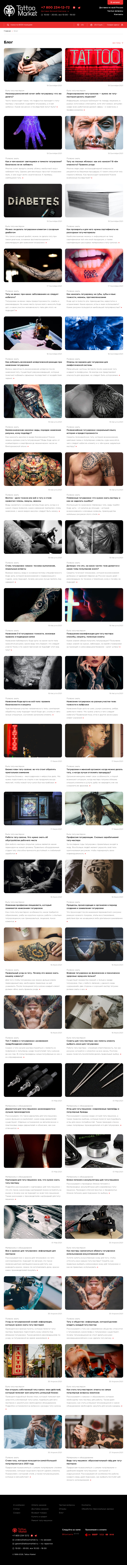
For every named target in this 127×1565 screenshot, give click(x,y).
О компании (19, 1505)
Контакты (118, 14)
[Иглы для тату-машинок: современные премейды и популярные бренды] (94, 1080)
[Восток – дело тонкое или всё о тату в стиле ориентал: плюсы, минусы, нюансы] (33, 469)
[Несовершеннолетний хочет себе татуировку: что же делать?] (33, 65)
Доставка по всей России (111, 8)
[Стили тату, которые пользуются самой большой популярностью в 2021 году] (33, 1432)
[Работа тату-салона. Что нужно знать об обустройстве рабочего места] (33, 808)
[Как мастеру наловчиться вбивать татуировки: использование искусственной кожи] (94, 1222)
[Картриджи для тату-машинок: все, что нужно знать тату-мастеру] (33, 1151)
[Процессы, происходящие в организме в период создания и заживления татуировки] (94, 876)
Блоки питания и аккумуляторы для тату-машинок (93, 1180)
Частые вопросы (115, 11)
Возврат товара (39, 1513)
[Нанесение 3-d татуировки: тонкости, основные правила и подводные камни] (33, 605)
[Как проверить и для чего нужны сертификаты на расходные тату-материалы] (94, 200)
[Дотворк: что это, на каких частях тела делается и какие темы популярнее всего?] (94, 537)
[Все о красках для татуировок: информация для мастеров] (33, 1222)
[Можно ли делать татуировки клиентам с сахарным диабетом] (33, 200)
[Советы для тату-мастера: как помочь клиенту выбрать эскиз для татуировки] (94, 1012)
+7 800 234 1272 (20, 1536)
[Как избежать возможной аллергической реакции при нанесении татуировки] (33, 333)
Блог (61, 1513)
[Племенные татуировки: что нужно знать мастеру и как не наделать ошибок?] (94, 469)
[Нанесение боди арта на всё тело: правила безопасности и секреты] (33, 673)
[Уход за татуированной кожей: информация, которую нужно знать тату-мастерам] (33, 1293)
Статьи (16, 1509)
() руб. (98, 25)
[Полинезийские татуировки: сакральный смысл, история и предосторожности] (94, 401)
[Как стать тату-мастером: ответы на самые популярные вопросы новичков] (94, 1361)
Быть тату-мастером (14, 91)
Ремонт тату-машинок (41, 1520)
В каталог (115, 2)
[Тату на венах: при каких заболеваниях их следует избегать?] (33, 265)
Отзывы (62, 1509)
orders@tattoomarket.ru (26, 1540)
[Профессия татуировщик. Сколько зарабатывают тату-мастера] (94, 808)
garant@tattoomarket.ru (26, 1544)
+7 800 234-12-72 (55, 7)
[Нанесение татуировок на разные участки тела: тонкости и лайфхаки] (94, 673)
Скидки (16, 1513)
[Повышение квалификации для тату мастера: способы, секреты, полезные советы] (94, 605)
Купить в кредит (39, 1517)
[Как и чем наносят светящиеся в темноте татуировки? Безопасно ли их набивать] (33, 132)
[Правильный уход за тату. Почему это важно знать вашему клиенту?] (33, 944)
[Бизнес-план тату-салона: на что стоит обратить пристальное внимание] (33, 740)
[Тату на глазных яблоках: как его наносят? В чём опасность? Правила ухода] (94, 132)
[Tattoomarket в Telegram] (79, 7)
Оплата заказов (38, 1505)
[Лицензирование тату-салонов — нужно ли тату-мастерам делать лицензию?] (94, 65)
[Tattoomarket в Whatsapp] (74, 7)
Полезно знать (12, 158)
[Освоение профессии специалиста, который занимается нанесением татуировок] (33, 876)
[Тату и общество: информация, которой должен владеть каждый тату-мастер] (94, 1293)
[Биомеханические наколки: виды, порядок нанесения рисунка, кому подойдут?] (33, 401)
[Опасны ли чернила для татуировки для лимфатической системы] (94, 333)
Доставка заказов (39, 1509)
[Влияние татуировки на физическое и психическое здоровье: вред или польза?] (94, 944)
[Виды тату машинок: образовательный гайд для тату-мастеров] (94, 1432)
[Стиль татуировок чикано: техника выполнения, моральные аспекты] (33, 537)
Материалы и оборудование (18, 1106)
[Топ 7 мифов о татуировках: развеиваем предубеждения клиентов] (33, 1012)
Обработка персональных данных (98, 1509)
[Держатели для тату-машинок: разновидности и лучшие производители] (33, 1080)
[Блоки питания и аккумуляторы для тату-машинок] (94, 1151)
